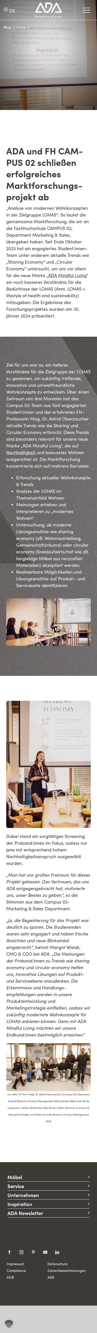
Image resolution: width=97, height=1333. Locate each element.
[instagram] (21, 1252)
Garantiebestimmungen (67, 1270)
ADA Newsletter (25, 1213)
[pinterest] (33, 1252)
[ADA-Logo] (48, 5)
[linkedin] (57, 1252)
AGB (10, 1277)
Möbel (14, 1177)
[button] (9, 1324)
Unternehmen (23, 1195)
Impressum (15, 1263)
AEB (51, 1277)
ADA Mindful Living (67, 275)
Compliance (16, 1270)
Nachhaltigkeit (20, 452)
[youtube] (45, 1252)
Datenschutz (58, 1263)
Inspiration (19, 1204)
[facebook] (9, 1252)
